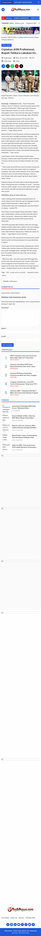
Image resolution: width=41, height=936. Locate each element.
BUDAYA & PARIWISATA (21, 18)
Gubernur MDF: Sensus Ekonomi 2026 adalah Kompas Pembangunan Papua (25, 447)
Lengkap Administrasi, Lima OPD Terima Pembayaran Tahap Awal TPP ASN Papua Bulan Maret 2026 (23, 384)
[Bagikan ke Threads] (21, 66)
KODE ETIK (13, 918)
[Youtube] (18, 924)
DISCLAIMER (5, 918)
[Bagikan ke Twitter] (8, 66)
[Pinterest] (33, 924)
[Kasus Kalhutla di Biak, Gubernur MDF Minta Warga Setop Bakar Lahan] (6, 418)
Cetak (17, 61)
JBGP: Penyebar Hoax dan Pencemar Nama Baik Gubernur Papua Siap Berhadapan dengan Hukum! (23, 358)
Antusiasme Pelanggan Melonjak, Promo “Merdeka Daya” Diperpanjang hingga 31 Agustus (24, 408)
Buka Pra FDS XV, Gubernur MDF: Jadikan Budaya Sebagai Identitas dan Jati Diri (24, 428)
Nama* (3, 328)
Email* (3, 336)
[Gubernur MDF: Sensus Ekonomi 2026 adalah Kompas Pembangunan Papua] (6, 447)
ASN (7, 272)
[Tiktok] (26, 924)
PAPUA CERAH (6, 45)
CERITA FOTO (35, 18)
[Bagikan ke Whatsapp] (12, 66)
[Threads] (15, 924)
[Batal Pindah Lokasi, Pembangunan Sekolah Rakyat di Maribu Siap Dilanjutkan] (6, 438)
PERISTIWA (13, 377)
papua (4, 275)
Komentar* (5, 308)
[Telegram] (29, 924)
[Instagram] (11, 924)
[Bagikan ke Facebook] (3, 66)
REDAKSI (21, 918)
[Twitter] (22, 924)
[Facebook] (7, 924)
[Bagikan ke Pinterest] (17, 66)
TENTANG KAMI (30, 918)
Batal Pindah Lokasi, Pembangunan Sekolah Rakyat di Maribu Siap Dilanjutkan (24, 437)
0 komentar (7, 61)
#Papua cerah (19, 23)
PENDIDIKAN (14, 368)
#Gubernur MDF (31, 23)
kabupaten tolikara (33, 272)
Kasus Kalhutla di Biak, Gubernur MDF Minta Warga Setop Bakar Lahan (23, 418)
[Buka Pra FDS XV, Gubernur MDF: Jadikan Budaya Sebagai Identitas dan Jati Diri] (6, 428)
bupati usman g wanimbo (18, 272)
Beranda (9, 18)
